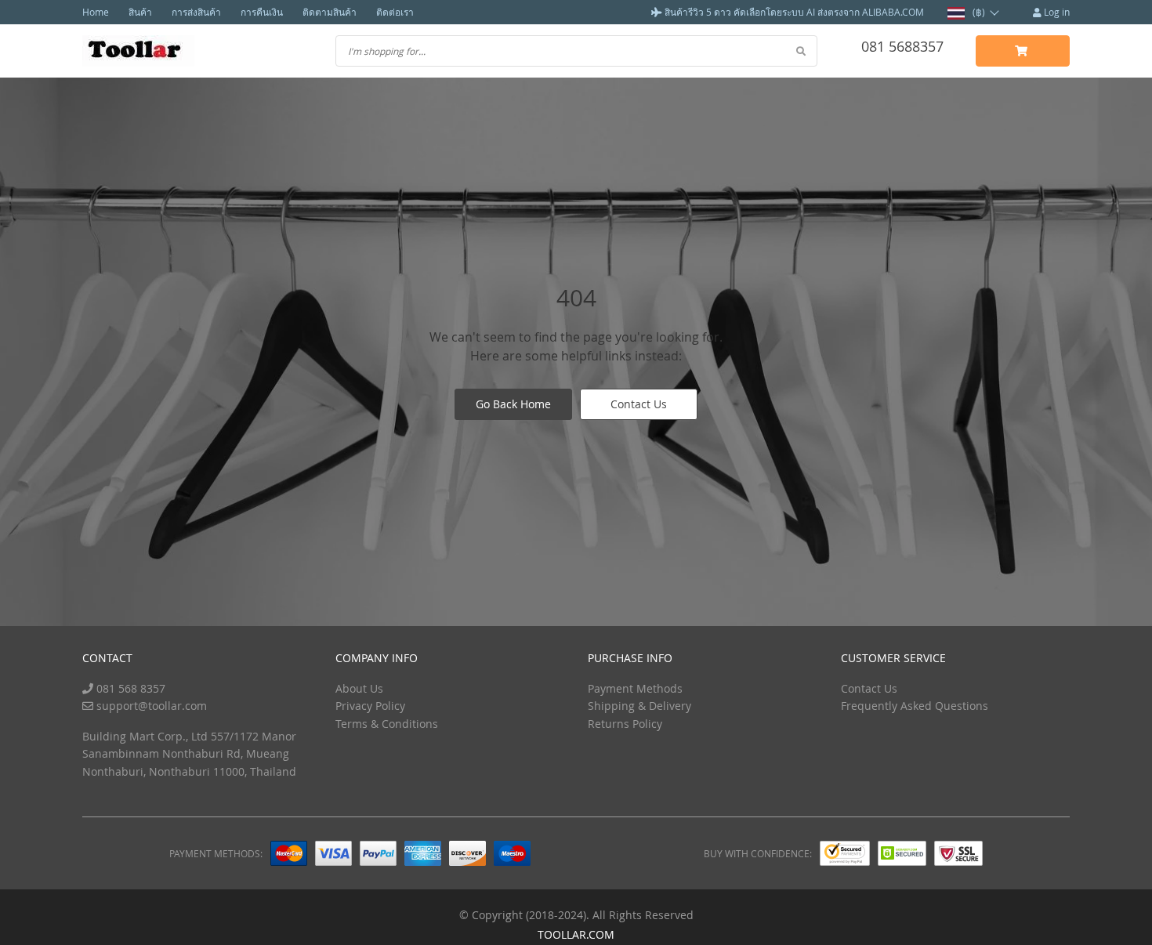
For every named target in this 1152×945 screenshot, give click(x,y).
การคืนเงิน (262, 11)
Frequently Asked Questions (914, 705)
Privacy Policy (370, 705)
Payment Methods (635, 688)
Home (95, 11)
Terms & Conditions (386, 723)
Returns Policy (625, 723)
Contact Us (638, 403)
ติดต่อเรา (395, 11)
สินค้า (140, 11)
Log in (1056, 11)
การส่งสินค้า (196, 11)
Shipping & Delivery (639, 705)
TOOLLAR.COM (576, 934)
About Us (359, 688)
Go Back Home (513, 403)
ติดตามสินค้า (329, 11)
